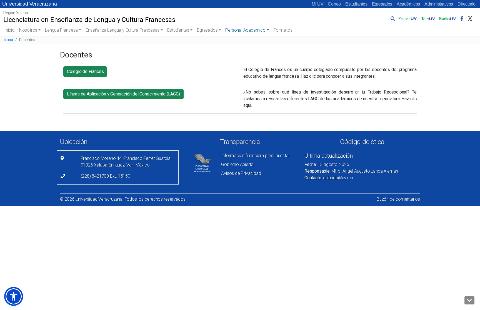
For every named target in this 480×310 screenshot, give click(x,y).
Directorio (467, 4)
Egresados (382, 4)
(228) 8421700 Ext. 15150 (105, 176)
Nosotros (28, 30)
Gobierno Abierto (237, 164)
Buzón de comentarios (398, 199)
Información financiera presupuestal (255, 155)
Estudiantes (356, 4)
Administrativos (438, 4)
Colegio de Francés (85, 71)
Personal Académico (245, 30)
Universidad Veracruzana (29, 4)
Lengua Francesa (61, 30)
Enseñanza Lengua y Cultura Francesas (122, 30)
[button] (392, 18)
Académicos (408, 4)
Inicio (9, 30)
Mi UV (317, 4)
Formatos (282, 30)
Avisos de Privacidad (241, 173)
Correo (334, 4)
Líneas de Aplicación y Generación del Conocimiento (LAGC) (123, 94)
